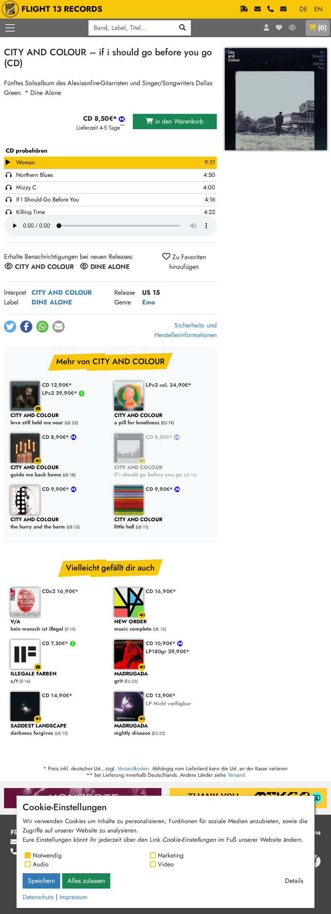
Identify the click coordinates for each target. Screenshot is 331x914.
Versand (236, 775)
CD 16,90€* (161, 591)
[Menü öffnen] (10, 28)
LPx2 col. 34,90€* (168, 385)
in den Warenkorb (178, 121)
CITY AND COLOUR (61, 292)
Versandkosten (133, 768)
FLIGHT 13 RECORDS (62, 9)
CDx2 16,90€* (60, 591)
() (322, 27)
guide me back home (35, 471)
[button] (10, 327)
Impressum (73, 897)
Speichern (41, 880)
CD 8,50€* (160, 437)
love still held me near (36, 419)
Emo (148, 302)
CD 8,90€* (56, 437)
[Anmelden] (266, 28)
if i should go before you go (148, 471)
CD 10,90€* (161, 643)
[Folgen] (292, 28)
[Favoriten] (278, 28)
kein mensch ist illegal (36, 625)
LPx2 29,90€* (60, 393)
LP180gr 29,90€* (167, 651)
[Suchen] (182, 28)
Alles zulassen (86, 880)
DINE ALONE (51, 302)
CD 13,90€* (161, 695)
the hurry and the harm (37, 523)
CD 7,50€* (56, 643)
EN (318, 9)
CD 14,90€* (57, 695)
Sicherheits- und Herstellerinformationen (185, 330)
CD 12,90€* (57, 385)
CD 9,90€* (56, 489)
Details (294, 880)
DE (304, 9)
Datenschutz (38, 897)
